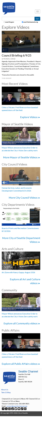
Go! (37, 19)
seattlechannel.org (30, 22)
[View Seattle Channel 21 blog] (22, 409)
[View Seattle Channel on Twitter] (6, 409)
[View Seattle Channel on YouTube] (19, 409)
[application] (21, 42)
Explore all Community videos (21, 323)
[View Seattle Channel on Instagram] (9, 409)
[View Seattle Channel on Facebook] (3, 409)
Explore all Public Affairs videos (20, 363)
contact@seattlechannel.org (16, 406)
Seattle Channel (28, 371)
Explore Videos (29, 117)
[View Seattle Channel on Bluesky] (15, 409)
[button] (21, 41)
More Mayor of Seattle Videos (20, 157)
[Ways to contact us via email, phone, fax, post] (25, 409)
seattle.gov (9, 22)
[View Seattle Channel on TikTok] (12, 409)
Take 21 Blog (5, 392)
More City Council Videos (23, 197)
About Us (4, 390)
